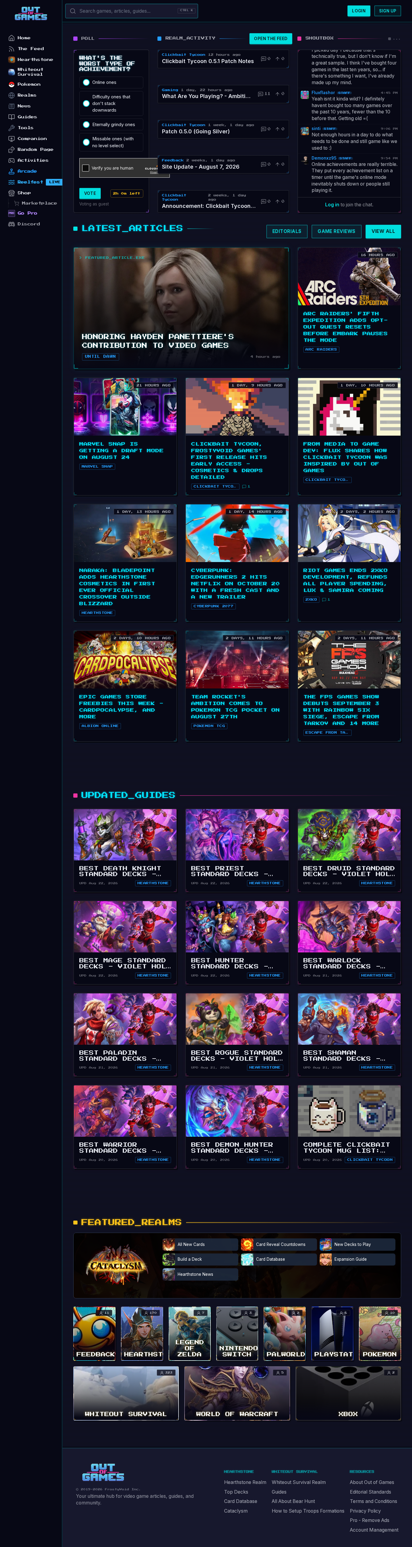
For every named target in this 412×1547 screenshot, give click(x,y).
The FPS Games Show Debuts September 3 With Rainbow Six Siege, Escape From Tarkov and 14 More (341, 710)
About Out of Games (372, 1482)
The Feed (31, 48)
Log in (332, 205)
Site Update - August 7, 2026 (200, 167)
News (24, 106)
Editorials (287, 231)
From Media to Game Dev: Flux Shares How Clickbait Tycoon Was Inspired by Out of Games (345, 457)
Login (359, 10)
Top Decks (236, 1492)
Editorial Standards (370, 1492)
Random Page (36, 149)
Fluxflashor (323, 92)
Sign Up (388, 10)
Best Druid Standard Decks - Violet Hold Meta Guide (349, 874)
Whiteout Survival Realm (299, 1482)
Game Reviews (337, 231)
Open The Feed (270, 38)
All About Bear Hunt (293, 1501)
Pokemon (29, 84)
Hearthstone (153, 883)
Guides (279, 1492)
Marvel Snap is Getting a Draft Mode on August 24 (121, 450)
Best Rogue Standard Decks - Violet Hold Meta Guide (237, 1058)
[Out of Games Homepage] (103, 1472)
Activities (33, 160)
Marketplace (39, 203)
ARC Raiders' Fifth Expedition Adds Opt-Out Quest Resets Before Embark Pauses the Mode (345, 327)
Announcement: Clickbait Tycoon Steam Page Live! (209, 206)
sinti (316, 128)
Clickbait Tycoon (370, 1159)
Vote (90, 193)
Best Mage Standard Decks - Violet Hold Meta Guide (125, 966)
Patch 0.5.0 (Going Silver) (196, 131)
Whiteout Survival (30, 72)
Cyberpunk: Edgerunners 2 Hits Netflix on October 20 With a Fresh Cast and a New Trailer (235, 583)
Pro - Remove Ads (369, 1520)
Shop (24, 193)
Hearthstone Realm (245, 1482)
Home (24, 38)
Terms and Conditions (373, 1501)
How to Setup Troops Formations (308, 1511)
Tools (26, 127)
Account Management (374, 1530)
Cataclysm (236, 1511)
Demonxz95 (324, 158)
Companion (32, 138)
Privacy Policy (365, 1511)
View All (383, 231)
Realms (27, 95)
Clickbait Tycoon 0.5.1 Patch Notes (208, 61)
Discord (29, 224)
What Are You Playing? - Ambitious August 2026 (208, 96)
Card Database (240, 1501)
